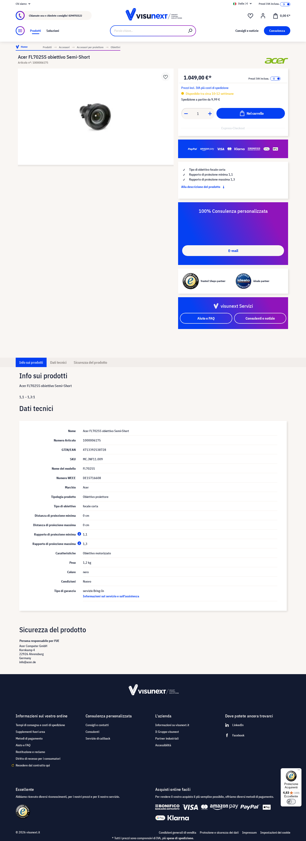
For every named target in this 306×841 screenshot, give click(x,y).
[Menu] (20, 30)
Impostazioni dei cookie (275, 832)
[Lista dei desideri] (250, 16)
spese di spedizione (180, 838)
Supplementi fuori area (30, 732)
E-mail (233, 250)
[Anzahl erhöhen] (210, 113)
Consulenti (92, 732)
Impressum (249, 832)
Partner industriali (167, 738)
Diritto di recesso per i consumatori (38, 759)
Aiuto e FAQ (23, 745)
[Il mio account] (263, 16)
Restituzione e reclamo (30, 752)
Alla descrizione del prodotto (201, 187)
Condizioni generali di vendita (177, 832)
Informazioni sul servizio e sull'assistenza (111, 596)
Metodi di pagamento (29, 738)
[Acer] (276, 61)
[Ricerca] (190, 30)
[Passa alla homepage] (153, 16)
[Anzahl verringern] (186, 113)
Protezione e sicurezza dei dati (219, 832)
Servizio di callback (98, 738)
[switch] (291, 801)
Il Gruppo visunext (167, 732)
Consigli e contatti (97, 725)
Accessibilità (163, 745)
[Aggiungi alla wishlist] (165, 76)
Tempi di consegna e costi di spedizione (40, 725)
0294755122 (75, 15)
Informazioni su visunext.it (172, 725)
